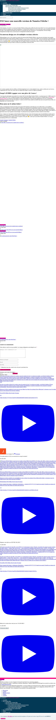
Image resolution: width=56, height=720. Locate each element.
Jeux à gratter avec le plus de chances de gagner (18, 7)
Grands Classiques (4, 120)
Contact (4, 694)
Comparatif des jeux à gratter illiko (12, 11)
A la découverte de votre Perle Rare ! (8, 339)
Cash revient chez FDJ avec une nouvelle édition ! (11, 232)
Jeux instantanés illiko (7, 12)
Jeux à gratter (3, 24)
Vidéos (4, 14)
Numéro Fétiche (12, 120)
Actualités (5, 2)
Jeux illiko (8, 24)
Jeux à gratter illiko (7, 4)
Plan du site (5, 690)
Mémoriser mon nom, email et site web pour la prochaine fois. (14, 367)
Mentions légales (6, 692)
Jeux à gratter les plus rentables (15, 10)
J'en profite (3, 718)
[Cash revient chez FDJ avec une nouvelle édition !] (28, 229)
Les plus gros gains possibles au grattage (17, 9)
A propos (5, 695)
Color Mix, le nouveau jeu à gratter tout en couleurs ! (11, 226)
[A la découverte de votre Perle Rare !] (28, 286)
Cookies (4, 691)
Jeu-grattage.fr (3, 0)
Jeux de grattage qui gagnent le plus (13, 6)
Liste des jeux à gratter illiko (11, 5)
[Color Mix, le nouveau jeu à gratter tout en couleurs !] (28, 173)
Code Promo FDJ (6, 15)
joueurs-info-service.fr (6, 684)
